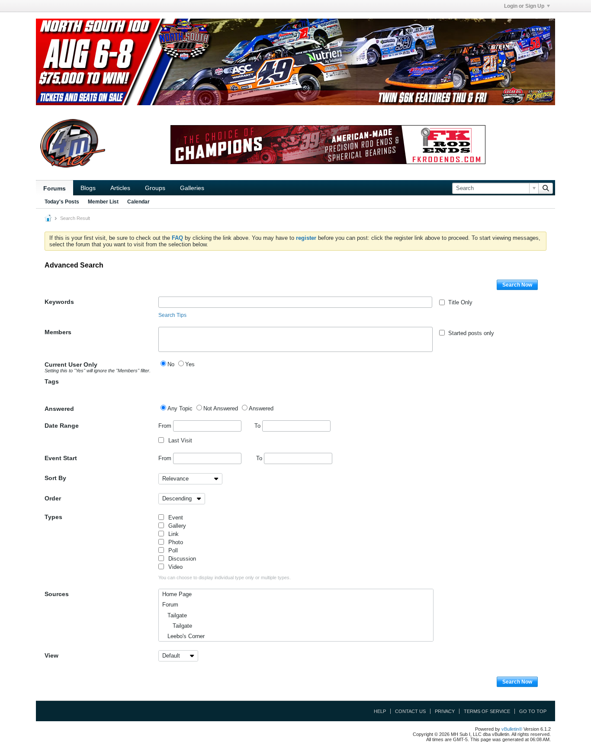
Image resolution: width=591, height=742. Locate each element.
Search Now (517, 285)
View (51, 655)
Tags (52, 381)
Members (58, 332)
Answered (59, 408)
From (165, 426)
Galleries (192, 187)
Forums (54, 188)
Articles (120, 187)
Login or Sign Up (524, 6)
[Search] (545, 188)
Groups (155, 187)
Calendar (138, 202)
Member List (103, 202)
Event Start (61, 458)
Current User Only (98, 367)
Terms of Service (487, 711)
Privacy (445, 711)
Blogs (88, 187)
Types (53, 516)
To (258, 426)
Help (380, 711)
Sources (57, 593)
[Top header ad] (295, 62)
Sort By (55, 477)
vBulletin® (511, 729)
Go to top (532, 711)
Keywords (59, 301)
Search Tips (172, 315)
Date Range (62, 425)
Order (53, 498)
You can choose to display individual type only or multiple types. (224, 577)
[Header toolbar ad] (327, 144)
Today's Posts (62, 202)
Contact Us (410, 711)
